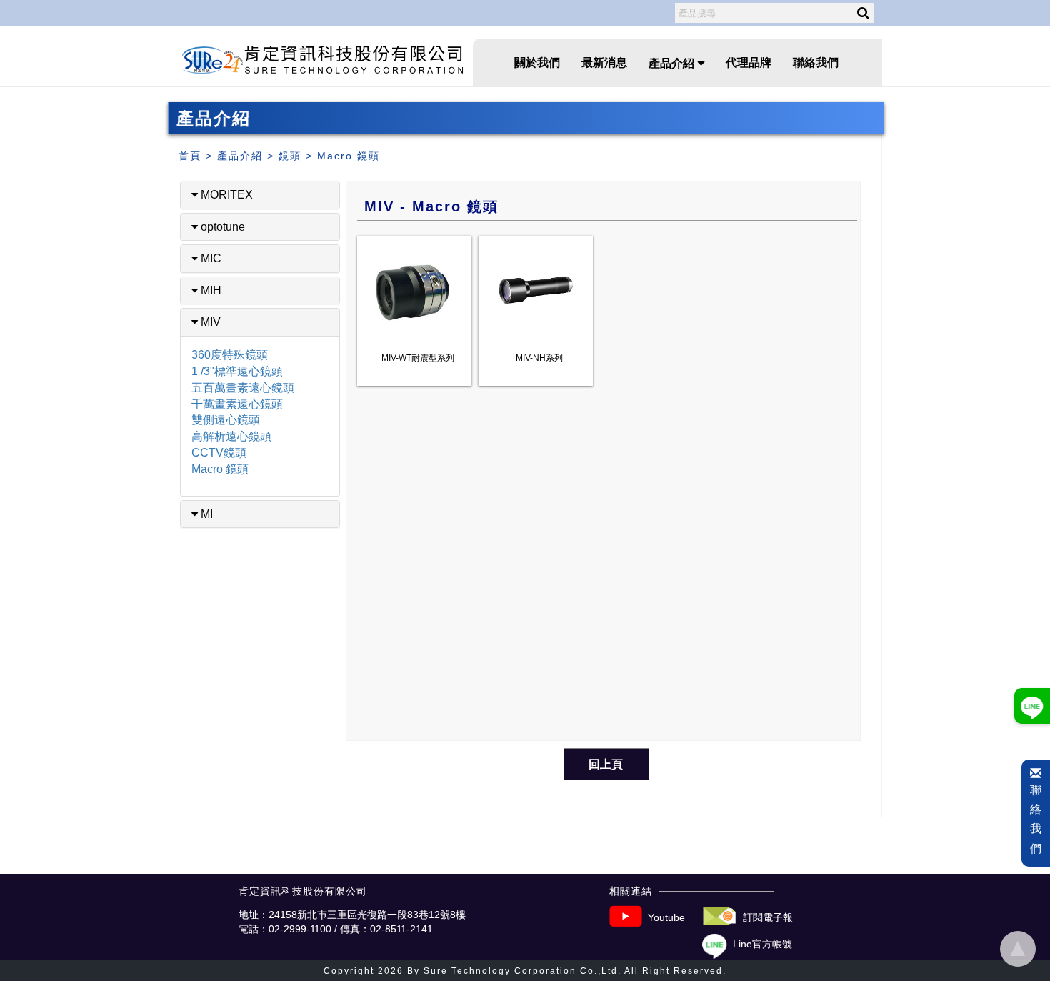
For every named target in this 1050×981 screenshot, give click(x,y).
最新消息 (604, 62)
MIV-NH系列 (539, 358)
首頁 (190, 155)
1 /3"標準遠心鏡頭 (237, 371)
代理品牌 (748, 62)
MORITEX (225, 195)
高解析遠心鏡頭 (231, 436)
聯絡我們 (816, 62)
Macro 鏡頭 (348, 155)
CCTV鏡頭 (218, 453)
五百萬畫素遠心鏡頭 (242, 388)
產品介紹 (240, 155)
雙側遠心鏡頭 (225, 420)
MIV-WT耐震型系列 (417, 358)
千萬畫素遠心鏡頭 (237, 404)
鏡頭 (290, 155)
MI (205, 514)
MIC (209, 258)
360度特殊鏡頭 (229, 355)
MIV (209, 322)
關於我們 (537, 62)
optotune (221, 227)
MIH (209, 290)
